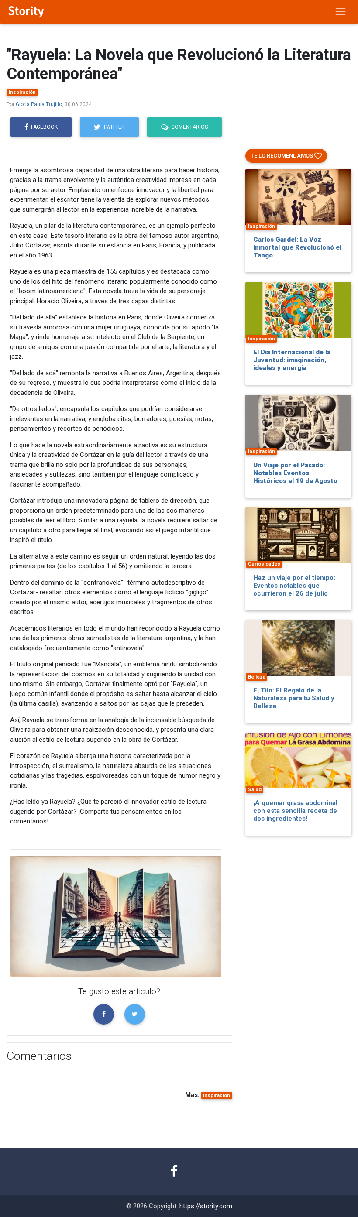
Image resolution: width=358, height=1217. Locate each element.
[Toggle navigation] (340, 12)
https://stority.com (205, 1206)
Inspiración (22, 92)
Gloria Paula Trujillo (39, 104)
